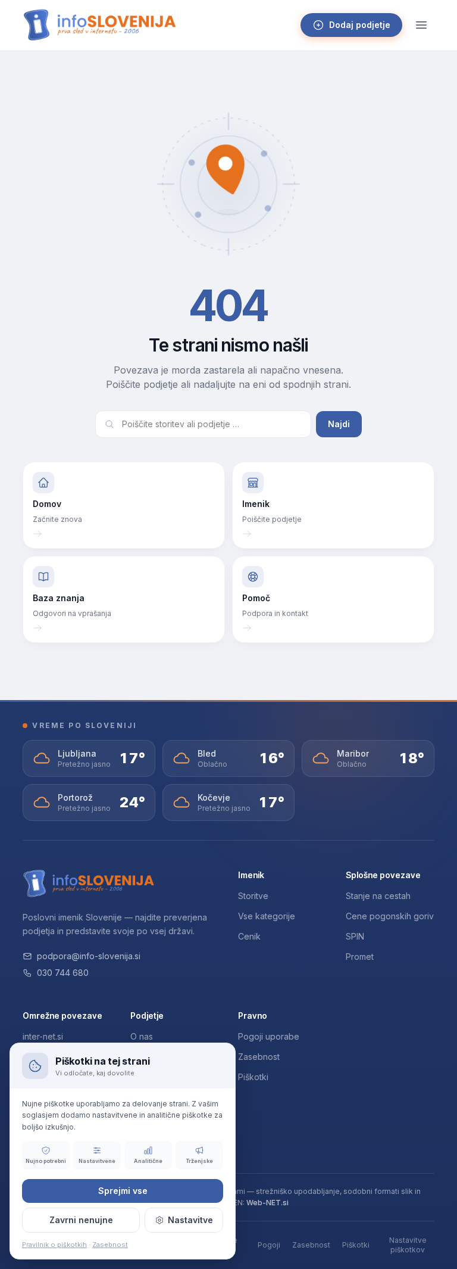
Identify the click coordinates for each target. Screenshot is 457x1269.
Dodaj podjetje (359, 25)
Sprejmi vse (123, 1191)
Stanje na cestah (378, 896)
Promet (360, 956)
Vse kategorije (266, 916)
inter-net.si (43, 1036)
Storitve (253, 896)
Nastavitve (190, 1220)
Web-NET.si (267, 1202)
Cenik (249, 936)
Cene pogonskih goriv (390, 916)
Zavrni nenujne (81, 1220)
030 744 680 (63, 973)
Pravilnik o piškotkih (54, 1244)
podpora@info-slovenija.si (88, 956)
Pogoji (269, 1244)
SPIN (355, 936)
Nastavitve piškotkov (408, 1245)
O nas (141, 1036)
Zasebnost (259, 1057)
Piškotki (253, 1077)
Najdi (339, 424)
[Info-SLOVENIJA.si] (100, 25)
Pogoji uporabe (268, 1036)
